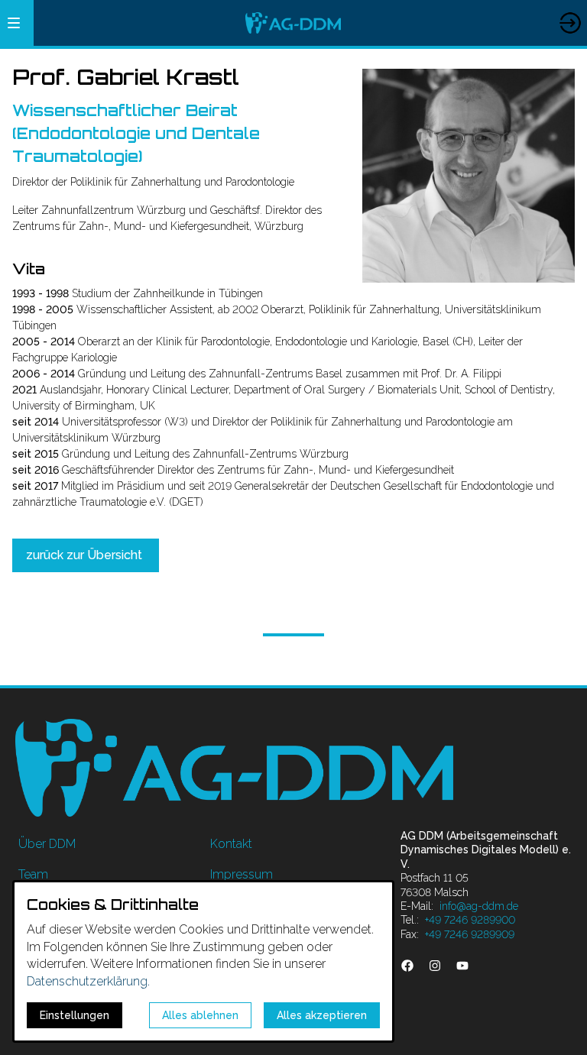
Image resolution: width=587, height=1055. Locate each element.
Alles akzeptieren (322, 1015)
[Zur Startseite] (292, 23)
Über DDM (47, 844)
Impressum (241, 874)
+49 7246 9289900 (470, 920)
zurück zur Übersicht (85, 555)
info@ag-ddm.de (478, 906)
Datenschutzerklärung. (88, 981)
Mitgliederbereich (570, 9)
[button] (14, 23)
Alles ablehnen (200, 1015)
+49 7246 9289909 (469, 934)
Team (33, 874)
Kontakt (231, 844)
